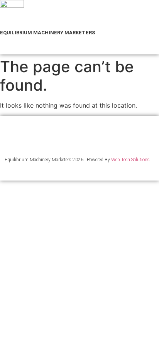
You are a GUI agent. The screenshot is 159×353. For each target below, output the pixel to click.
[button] (12, 48)
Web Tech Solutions (130, 159)
